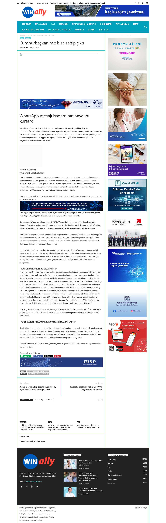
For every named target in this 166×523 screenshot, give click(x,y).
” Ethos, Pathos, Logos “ (59, 3)
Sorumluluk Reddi (97, 3)
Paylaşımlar (122, 24)
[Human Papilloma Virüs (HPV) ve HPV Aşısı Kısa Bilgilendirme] (70, 464)
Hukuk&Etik (106, 24)
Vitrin (110, 471)
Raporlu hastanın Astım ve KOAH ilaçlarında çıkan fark (86, 388)
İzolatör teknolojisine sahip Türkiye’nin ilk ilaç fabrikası (88, 426)
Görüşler (26, 24)
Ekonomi (79, 29)
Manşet (91, 29)
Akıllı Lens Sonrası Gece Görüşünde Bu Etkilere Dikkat (90, 489)
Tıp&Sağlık (112, 459)
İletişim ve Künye (77, 3)
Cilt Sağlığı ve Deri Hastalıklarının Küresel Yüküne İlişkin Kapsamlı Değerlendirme (88, 476)
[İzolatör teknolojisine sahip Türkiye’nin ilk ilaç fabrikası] (90, 413)
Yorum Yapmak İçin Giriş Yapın (32, 441)
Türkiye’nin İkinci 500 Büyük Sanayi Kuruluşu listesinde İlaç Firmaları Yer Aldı (32, 427)
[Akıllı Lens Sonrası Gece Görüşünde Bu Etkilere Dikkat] (70, 492)
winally (25, 47)
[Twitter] (147, 3)
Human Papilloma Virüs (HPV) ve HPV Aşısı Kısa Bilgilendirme (90, 462)
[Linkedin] (143, 3)
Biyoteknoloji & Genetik (84, 24)
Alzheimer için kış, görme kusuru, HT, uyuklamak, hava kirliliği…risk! (38, 388)
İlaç (53, 24)
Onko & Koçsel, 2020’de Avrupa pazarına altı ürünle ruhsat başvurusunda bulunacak (60, 427)
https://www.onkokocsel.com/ (37, 371)
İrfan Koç (32, 374)
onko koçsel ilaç (42, 374)
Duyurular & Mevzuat (33, 29)
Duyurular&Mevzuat (115, 475)
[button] (145, 27)
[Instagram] (139, 3)
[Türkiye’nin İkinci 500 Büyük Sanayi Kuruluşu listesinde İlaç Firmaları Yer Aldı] (33, 413)
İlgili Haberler (26, 400)
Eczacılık (63, 24)
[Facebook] (135, 3)
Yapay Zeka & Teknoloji (59, 29)
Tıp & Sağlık (41, 24)
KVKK (87, 3)
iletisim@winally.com (34, 481)
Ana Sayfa (23, 35)
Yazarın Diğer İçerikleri (43, 400)
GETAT (135, 24)
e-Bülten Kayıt (43, 3)
